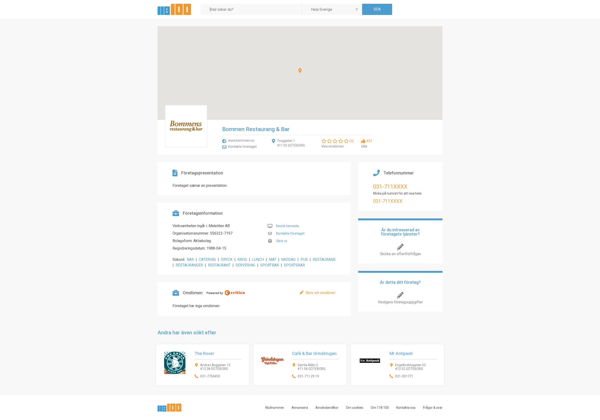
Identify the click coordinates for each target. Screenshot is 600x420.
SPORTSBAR (294, 265)
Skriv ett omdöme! (320, 293)
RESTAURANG (324, 259)
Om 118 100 (380, 407)
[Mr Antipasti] (397, 365)
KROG (242, 259)
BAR (190, 259)
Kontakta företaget (242, 146)
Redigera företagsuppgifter (400, 302)
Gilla (364, 146)
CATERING (207, 259)
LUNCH (258, 259)
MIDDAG (288, 259)
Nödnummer (274, 407)
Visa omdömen (332, 146)
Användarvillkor (326, 407)
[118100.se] (174, 5)
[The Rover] (202, 365)
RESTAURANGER (189, 265)
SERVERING (245, 265)
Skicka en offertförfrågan (400, 254)
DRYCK (226, 259)
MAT (272, 259)
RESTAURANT (219, 265)
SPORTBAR (269, 265)
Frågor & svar (432, 407)
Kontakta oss (406, 407)
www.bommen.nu (241, 140)
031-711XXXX (390, 186)
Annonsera (300, 407)
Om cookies (354, 407)
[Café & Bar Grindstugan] (300, 365)
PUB (304, 259)
